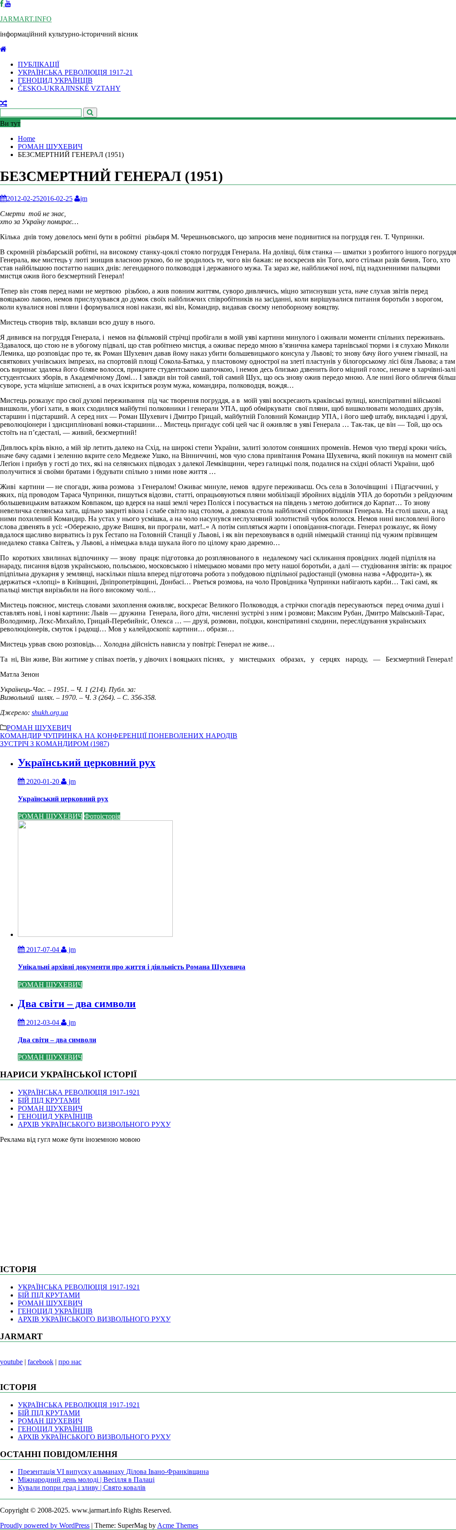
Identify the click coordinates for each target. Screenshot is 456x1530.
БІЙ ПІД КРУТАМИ (49, 1100)
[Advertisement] (67, 1199)
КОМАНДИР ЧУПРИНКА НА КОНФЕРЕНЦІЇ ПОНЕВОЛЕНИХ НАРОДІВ (118, 735)
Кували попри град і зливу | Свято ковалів (82, 1487)
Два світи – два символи (77, 1003)
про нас (69, 1361)
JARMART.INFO (26, 19)
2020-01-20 (42, 781)
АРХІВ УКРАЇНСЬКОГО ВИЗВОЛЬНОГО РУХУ (94, 1124)
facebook (40, 1361)
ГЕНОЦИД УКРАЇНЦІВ (55, 80)
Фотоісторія (102, 816)
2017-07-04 (42, 949)
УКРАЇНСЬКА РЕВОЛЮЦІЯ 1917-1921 (79, 1092)
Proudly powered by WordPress (45, 1525)
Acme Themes (177, 1525)
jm (83, 198)
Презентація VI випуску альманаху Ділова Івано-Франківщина (113, 1471)
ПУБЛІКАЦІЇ (38, 64)
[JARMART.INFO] (3, 49)
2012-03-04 (42, 1022)
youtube (11, 1361)
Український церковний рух (86, 762)
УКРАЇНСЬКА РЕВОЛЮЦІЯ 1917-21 (75, 72)
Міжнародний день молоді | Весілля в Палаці (86, 1479)
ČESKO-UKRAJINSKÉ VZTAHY (69, 88)
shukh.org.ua (50, 712)
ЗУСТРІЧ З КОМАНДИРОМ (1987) (54, 743)
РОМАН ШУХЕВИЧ (39, 727)
